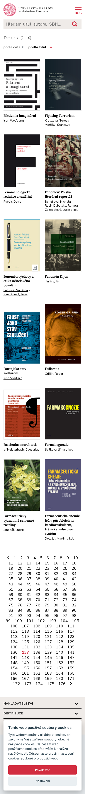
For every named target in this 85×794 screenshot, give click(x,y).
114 (36, 631)
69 (29, 599)
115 (48, 631)
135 (71, 647)
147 (71, 657)
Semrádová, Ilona (15, 294)
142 (14, 657)
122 (59, 636)
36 (20, 579)
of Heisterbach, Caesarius (21, 449)
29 (29, 573)
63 (47, 594)
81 (65, 605)
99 (8, 620)
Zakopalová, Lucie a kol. (61, 210)
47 (47, 584)
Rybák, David (12, 202)
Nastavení (43, 781)
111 (71, 626)
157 (48, 668)
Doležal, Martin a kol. (59, 538)
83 (10, 610)
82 (74, 605)
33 (65, 573)
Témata (9, 38)
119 (25, 636)
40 (56, 579)
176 (62, 683)
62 (38, 594)
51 (10, 589)
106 (14, 626)
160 (14, 673)
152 (59, 662)
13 (29, 563)
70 (38, 599)
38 (38, 579)
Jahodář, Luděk (13, 530)
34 (74, 573)
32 (56, 573)
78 (38, 605)
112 (14, 631)
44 (20, 584)
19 (10, 568)
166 (14, 678)
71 (47, 599)
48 (56, 584)
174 (39, 683)
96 (56, 615)
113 (25, 631)
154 (14, 668)
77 (29, 605)
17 (65, 563)
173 (27, 683)
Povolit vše (42, 770)
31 (47, 573)
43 (10, 584)
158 (59, 668)
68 (20, 599)
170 (59, 678)
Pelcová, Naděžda (15, 290)
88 (56, 610)
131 (25, 647)
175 (50, 683)
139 (48, 652)
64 (56, 594)
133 (48, 647)
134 (59, 647)
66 (74, 594)
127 (48, 641)
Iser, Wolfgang (13, 120)
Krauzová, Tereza (57, 120)
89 (65, 610)
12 (20, 563)
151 (48, 662)
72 (56, 599)
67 (10, 599)
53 (29, 589)
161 (25, 673)
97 (65, 615)
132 (36, 647)
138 (36, 652)
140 (59, 652)
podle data (11, 47)
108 (36, 626)
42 (74, 579)
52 (20, 589)
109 (48, 626)
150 (36, 662)
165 (71, 673)
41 (65, 579)
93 (29, 615)
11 (10, 563)
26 (74, 568)
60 (20, 594)
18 (74, 563)
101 (30, 620)
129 (71, 641)
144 (36, 657)
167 (25, 678)
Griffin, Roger (54, 374)
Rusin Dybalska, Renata (61, 206)
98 (74, 615)
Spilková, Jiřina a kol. (59, 449)
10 (75, 558)
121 (48, 636)
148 (14, 662)
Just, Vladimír (12, 378)
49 (65, 584)
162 (36, 673)
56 (56, 589)
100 (18, 620)
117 (71, 631)
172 (16, 683)
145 (48, 657)
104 (64, 620)
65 (65, 594)
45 (29, 584)
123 (71, 636)
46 (38, 584)
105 (75, 620)
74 (74, 599)
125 (25, 641)
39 (47, 579)
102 (41, 620)
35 (10, 579)
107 (25, 626)
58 (74, 589)
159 (71, 668)
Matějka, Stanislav (57, 125)
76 (20, 605)
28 (20, 573)
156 (36, 668)
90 (74, 610)
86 (38, 610)
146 (59, 657)
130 (14, 647)
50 (74, 584)
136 (14, 652)
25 (65, 568)
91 (10, 615)
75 (10, 605)
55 (47, 589)
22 (38, 568)
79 (47, 605)
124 (14, 641)
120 (36, 636)
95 (47, 615)
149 (25, 662)
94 (38, 615)
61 (29, 594)
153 (71, 662)
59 (10, 594)
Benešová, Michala (58, 202)
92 (20, 615)
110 (59, 626)
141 (71, 652)
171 (71, 678)
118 (14, 636)
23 (47, 568)
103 (52, 620)
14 (38, 563)
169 (48, 678)
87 (47, 610)
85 (29, 610)
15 (47, 563)
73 (65, 599)
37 (29, 579)
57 (65, 589)
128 (59, 641)
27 (10, 573)
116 (59, 631)
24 (56, 568)
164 (59, 673)
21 (29, 568)
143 (25, 657)
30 (38, 573)
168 (36, 678)
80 (56, 605)
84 (20, 610)
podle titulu (38, 47)
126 (36, 641)
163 (48, 673)
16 (56, 563)
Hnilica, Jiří (52, 281)
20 (20, 568)
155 (25, 668)
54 (38, 589)
